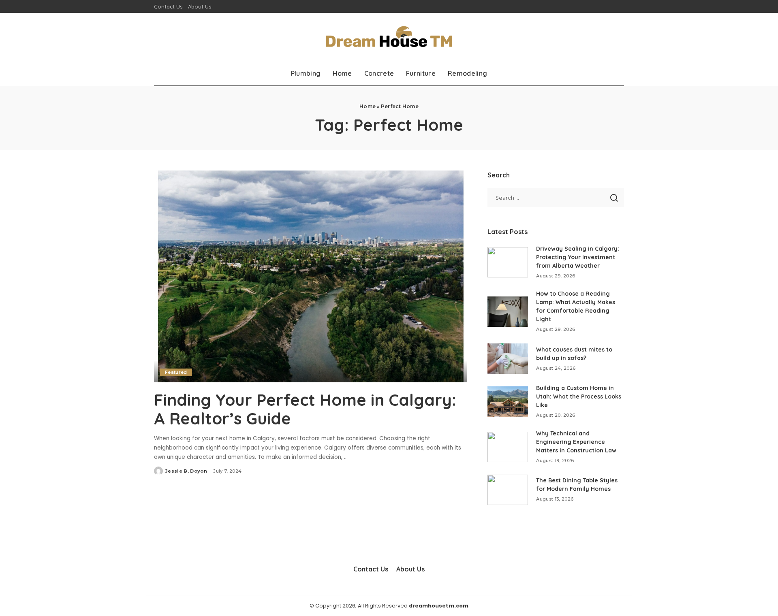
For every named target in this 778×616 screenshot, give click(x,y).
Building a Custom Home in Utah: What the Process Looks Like (578, 396)
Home (367, 106)
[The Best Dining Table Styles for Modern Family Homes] (507, 490)
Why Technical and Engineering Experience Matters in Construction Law (576, 442)
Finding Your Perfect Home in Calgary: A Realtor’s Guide (305, 409)
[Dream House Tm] (389, 37)
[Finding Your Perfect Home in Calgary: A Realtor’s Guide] (310, 276)
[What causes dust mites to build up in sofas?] (507, 358)
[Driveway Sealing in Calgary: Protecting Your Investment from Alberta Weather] (507, 262)
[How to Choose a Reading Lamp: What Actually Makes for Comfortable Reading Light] (507, 311)
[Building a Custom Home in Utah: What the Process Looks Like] (507, 401)
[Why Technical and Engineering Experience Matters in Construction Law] (507, 447)
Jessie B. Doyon (186, 471)
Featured (176, 372)
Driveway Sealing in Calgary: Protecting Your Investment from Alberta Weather (577, 257)
